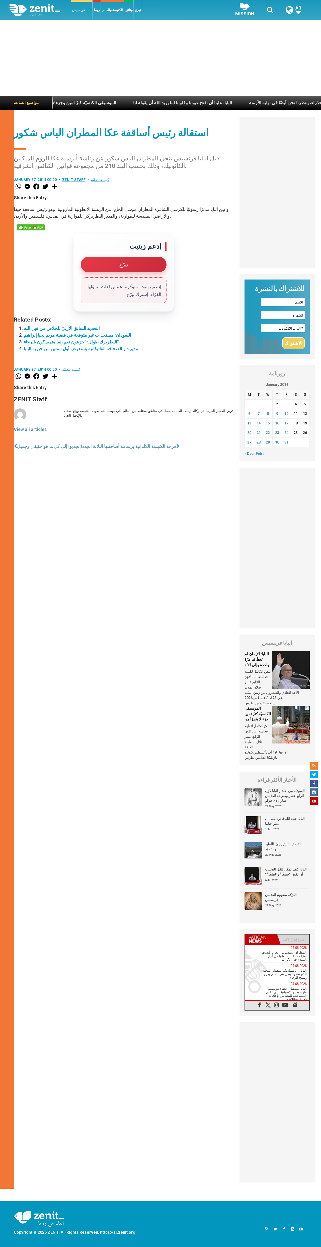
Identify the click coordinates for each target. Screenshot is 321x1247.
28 (259, 442)
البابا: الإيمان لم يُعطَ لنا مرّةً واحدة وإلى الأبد (257, 659)
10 (286, 414)
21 (259, 433)
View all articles (30, 429)
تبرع (138, 10)
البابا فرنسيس (82, 10)
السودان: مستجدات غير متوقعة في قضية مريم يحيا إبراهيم (77, 335)
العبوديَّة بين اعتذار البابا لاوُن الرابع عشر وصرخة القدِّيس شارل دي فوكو (285, 795)
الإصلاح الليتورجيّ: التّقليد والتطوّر (283, 846)
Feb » (260, 454)
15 (268, 423)
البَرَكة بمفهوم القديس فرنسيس (281, 897)
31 (286, 442)
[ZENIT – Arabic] (40, 10)
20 (249, 433)
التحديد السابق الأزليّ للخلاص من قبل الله (62, 328)
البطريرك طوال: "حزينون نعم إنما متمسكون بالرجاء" (71, 341)
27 (249, 442)
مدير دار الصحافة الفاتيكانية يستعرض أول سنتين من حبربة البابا (81, 348)
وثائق (129, 10)
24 (286, 433)
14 (259, 423)
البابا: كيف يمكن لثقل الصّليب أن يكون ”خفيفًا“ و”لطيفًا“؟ (286, 871)
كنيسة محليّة (100, 180)
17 (286, 423)
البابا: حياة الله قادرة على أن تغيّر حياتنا (285, 821)
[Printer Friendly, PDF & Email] (31, 227)
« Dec (249, 454)
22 (268, 433)
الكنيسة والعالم (112, 10)
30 (277, 442)
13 (249, 423)
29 (268, 442)
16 (277, 423)
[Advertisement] (160, 58)
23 (277, 433)
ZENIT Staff (74, 180)
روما (97, 10)
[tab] (261, 939)
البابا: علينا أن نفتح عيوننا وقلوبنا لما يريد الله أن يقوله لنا (159, 102)
